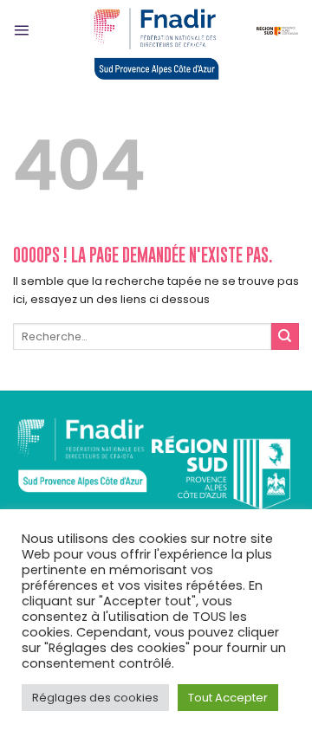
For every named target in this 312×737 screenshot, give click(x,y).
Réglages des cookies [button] (95, 697)
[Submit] (285, 337)
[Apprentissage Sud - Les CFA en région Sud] (156, 41)
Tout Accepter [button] (228, 697)
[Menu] (21, 29)
